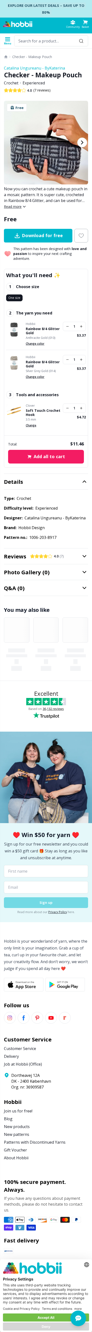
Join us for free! (18, 1111)
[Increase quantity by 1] (81, 326)
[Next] (82, 142)
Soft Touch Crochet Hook (43, 412)
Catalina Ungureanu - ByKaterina (34, 68)
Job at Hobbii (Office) (23, 1064)
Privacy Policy (57, 912)
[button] (85, 24)
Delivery (11, 1056)
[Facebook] (23, 1018)
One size (14, 298)
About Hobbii (16, 1157)
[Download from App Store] (23, 984)
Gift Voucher (15, 1150)
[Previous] (10, 142)
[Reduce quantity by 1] (67, 326)
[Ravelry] (65, 1018)
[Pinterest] (37, 1018)
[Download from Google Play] (65, 984)
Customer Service (20, 1048)
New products (17, 1126)
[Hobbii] (17, 24)
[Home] (6, 57)
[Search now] (81, 41)
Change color (35, 344)
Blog (8, 1118)
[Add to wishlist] (81, 235)
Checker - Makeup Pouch (32, 56)
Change (31, 425)
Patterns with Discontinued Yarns (35, 1142)
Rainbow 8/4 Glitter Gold (43, 331)
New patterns (16, 1134)
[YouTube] (51, 1018)
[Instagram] (10, 1018)
